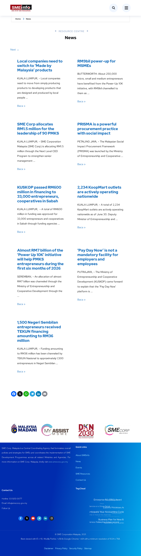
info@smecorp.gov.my (17, 503)
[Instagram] (51, 518)
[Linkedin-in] (45, 518)
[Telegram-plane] (39, 518)
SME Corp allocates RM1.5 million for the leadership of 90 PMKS (38, 129)
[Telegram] (32, 394)
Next (14, 49)
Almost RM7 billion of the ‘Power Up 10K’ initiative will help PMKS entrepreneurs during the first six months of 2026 (40, 259)
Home (18, 19)
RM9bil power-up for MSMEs (96, 63)
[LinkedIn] (38, 394)
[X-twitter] (27, 518)
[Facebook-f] (20, 518)
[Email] (44, 394)
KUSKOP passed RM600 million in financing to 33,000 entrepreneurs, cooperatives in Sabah (39, 194)
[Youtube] (33, 518)
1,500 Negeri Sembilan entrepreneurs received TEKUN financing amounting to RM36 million (39, 331)
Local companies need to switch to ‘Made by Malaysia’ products (40, 66)
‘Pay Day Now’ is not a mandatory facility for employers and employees (97, 257)
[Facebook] (13, 394)
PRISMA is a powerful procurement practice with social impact (97, 129)
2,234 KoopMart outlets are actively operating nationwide (99, 192)
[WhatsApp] (26, 394)
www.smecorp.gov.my (58, 461)
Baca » (21, 106)
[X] (20, 394)
